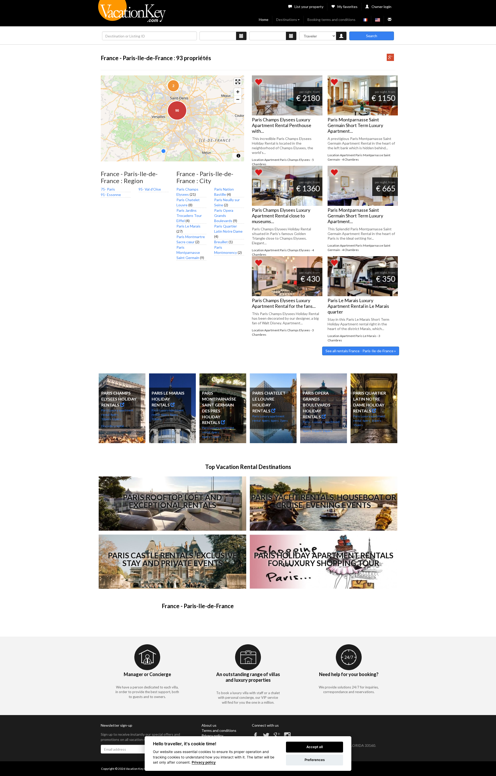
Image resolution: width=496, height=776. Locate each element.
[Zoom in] (238, 92)
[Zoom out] (238, 99)
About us (209, 725)
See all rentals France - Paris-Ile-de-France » (361, 351)
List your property (309, 6)
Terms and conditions (219, 730)
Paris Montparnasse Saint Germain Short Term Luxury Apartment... (355, 125)
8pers (115, 415)
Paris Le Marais (188, 226)
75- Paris (108, 189)
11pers (216, 437)
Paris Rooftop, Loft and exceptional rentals (172, 501)
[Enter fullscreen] (238, 81)
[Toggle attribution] (238, 156)
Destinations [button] (286, 19)
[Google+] (390, 59)
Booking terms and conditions (331, 19)
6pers (165, 415)
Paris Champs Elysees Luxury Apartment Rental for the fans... (284, 303)
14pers (327, 431)
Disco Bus (108, 426)
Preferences (315, 760)
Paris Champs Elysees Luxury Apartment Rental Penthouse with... (281, 125)
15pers (358, 425)
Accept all (314, 747)
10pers (106, 419)
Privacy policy (212, 735)
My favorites (347, 6)
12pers (116, 419)
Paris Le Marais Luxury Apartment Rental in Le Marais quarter (358, 306)
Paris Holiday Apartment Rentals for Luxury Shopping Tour (323, 559)
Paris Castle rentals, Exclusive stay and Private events (172, 559)
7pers (284, 420)
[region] (172, 118)
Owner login (381, 6)
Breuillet (221, 242)
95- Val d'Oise (149, 189)
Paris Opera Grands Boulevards (223, 215)
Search (371, 36)
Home (263, 19)
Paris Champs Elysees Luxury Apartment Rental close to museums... (281, 215)
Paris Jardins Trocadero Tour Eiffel (189, 215)
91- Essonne (111, 194)
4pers (266, 420)
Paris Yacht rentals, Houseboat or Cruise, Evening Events (323, 501)
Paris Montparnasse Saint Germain (188, 252)
